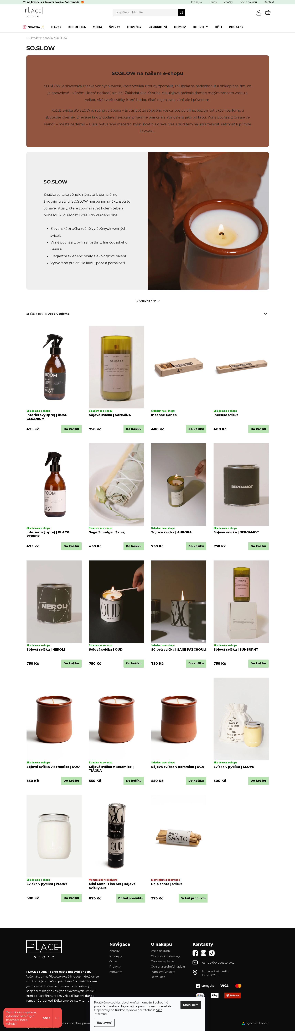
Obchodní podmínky (165, 956)
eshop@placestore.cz (218, 962)
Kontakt (269, 2)
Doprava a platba (162, 961)
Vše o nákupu (248, 2)
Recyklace (158, 977)
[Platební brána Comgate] (220, 985)
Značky (228, 2)
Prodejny (196, 2)
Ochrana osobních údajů (168, 966)
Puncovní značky (163, 971)
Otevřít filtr (147, 301)
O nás (213, 2)
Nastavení (104, 1022)
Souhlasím (191, 1004)
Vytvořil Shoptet (257, 1023)
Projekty (115, 966)
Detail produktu (130, 898)
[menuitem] (35, 27)
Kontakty (115, 971)
